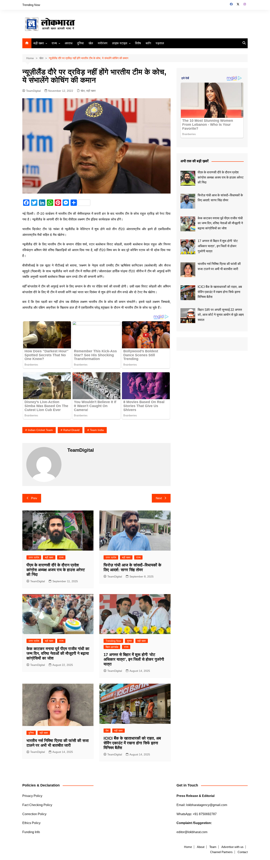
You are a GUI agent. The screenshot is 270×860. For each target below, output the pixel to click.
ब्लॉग (148, 43)
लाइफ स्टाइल (119, 43)
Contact (243, 852)
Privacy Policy (32, 796)
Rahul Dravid (71, 430)
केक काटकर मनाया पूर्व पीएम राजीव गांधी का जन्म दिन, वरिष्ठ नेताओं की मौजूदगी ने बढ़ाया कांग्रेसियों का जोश (57, 653)
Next (159, 498)
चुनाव (129, 640)
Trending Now (31, 5)
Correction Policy (34, 814)
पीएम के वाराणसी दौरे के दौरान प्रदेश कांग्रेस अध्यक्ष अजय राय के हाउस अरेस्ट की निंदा (55, 570)
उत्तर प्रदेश (33, 557)
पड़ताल (160, 43)
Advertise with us (232, 847)
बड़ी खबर (38, 43)
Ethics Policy (31, 823)
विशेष (138, 43)
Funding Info (31, 832)
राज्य (54, 43)
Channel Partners (221, 852)
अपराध (68, 43)
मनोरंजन (102, 43)
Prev (34, 498)
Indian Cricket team (40, 430)
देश (107, 730)
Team (212, 847)
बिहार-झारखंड (112, 646)
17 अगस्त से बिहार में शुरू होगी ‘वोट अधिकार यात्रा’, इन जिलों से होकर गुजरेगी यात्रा (134, 659)
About (200, 847)
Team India (97, 430)
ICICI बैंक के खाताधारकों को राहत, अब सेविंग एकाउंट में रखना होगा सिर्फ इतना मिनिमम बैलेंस (132, 743)
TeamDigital (33, 90)
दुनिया (80, 43)
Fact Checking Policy (37, 805)
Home (188, 847)
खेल (91, 43)
